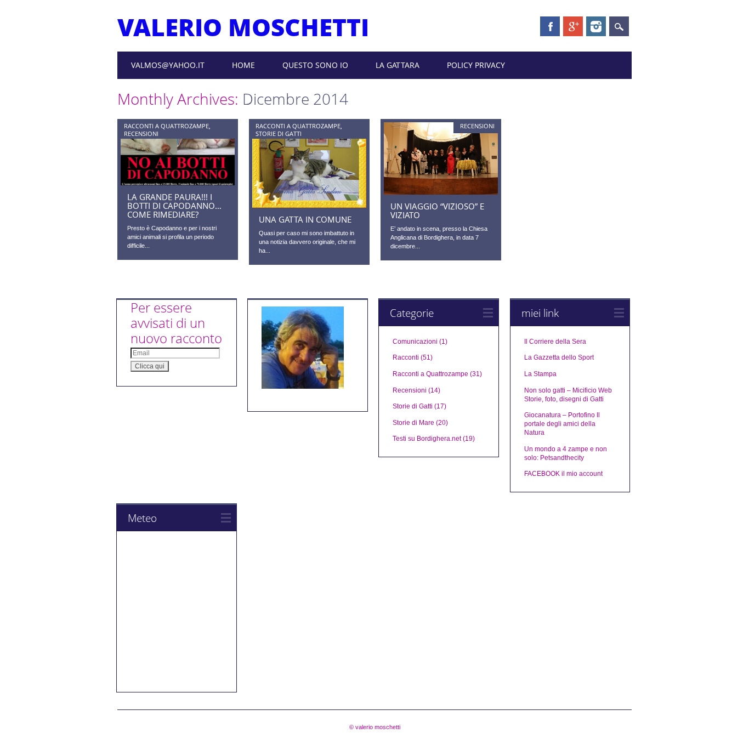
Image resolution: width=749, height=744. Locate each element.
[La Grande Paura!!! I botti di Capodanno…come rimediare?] (178, 182)
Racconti (406, 357)
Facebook (550, 26)
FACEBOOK (542, 474)
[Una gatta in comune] (309, 205)
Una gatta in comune (305, 219)
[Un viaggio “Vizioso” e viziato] (441, 192)
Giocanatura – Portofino (559, 415)
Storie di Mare (413, 423)
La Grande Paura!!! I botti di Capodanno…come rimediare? (174, 205)
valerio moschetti (243, 26)
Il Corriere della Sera (555, 341)
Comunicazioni (415, 341)
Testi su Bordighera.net (427, 438)
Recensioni (141, 133)
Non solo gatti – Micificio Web (568, 390)
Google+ (573, 26)
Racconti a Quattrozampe (166, 126)
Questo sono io (315, 65)
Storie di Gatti (279, 133)
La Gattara (397, 65)
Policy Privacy (476, 65)
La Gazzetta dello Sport (559, 357)
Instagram (596, 26)
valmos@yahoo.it (168, 65)
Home (243, 65)
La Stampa (540, 374)
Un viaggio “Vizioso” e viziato (437, 210)
